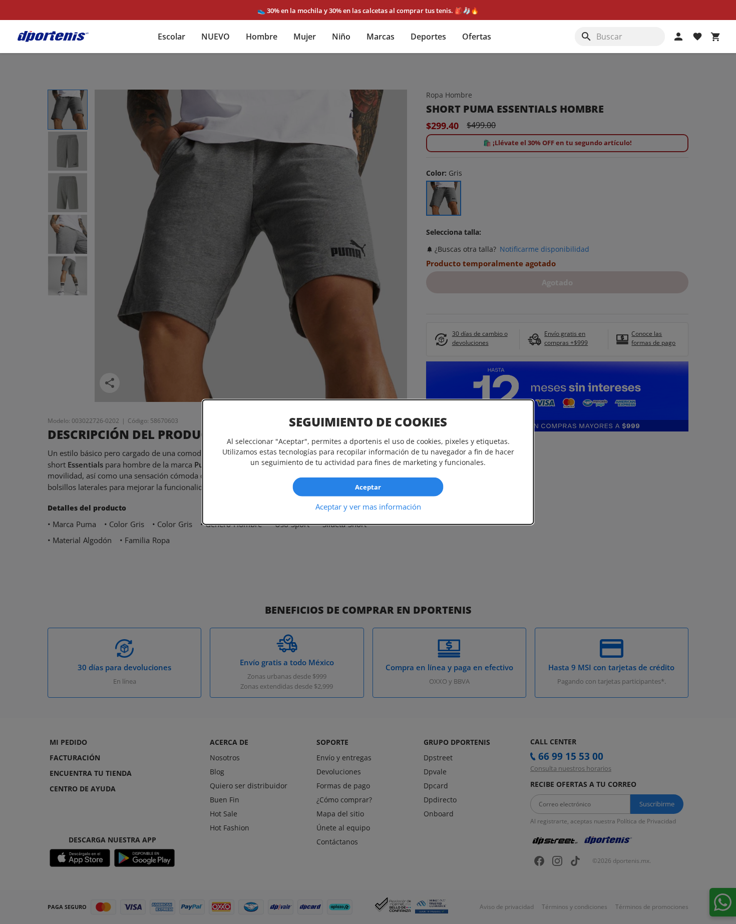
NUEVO (215, 36)
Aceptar (368, 486)
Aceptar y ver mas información (368, 507)
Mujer (304, 36)
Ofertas (476, 36)
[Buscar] (586, 37)
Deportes (428, 36)
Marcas (380, 36)
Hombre (261, 36)
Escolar (171, 36)
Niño (341, 36)
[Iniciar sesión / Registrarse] (678, 37)
